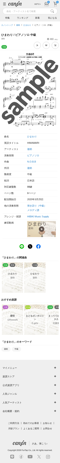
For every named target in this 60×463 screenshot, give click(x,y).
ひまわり (27, 25)
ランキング (22, 18)
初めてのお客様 (31, 423)
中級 (16, 349)
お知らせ (47, 423)
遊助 (18, 25)
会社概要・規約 (11, 411)
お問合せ (47, 428)
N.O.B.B (31, 161)
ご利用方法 (13, 423)
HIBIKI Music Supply (38, 216)
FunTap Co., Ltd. (29, 450)
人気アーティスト (12, 402)
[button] (37, 45)
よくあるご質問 (31, 428)
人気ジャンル (10, 393)
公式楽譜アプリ (11, 385)
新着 (37, 18)
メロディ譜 (33, 210)
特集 (7, 18)
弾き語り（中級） (36, 205)
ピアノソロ (33, 155)
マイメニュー (10, 367)
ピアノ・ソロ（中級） (44, 25)
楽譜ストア (9, 376)
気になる (52, 18)
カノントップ (7, 25)
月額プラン (13, 428)
